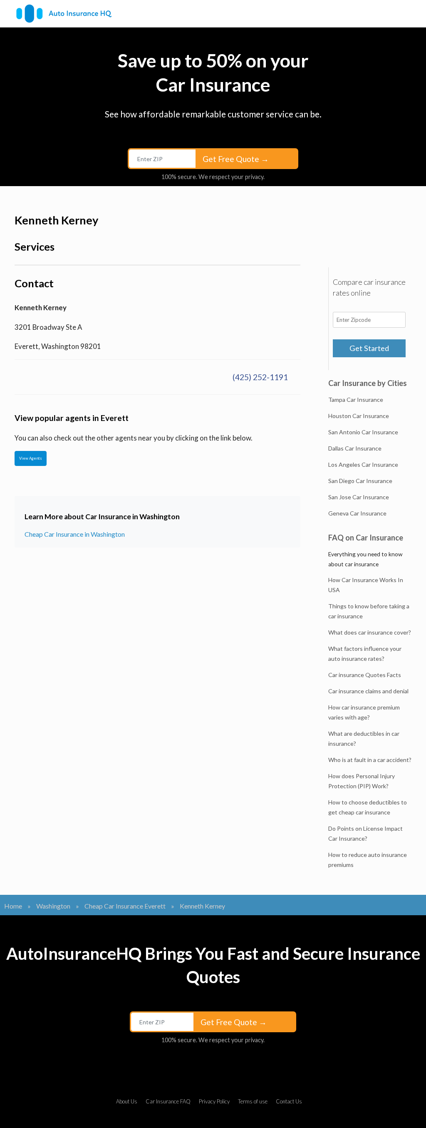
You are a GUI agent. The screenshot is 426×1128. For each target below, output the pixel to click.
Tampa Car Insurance (355, 399)
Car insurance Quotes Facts (364, 674)
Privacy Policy (214, 1101)
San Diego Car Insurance (360, 480)
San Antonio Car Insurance (363, 432)
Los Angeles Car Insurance (363, 464)
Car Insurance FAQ (168, 1101)
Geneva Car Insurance (357, 513)
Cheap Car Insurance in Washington (75, 534)
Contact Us (289, 1101)
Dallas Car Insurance (354, 448)
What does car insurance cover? (369, 632)
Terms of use (252, 1101)
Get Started (369, 348)
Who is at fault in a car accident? (369, 759)
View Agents (30, 458)
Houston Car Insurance (358, 415)
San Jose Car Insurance (358, 497)
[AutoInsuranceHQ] (64, 13)
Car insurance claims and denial (368, 691)
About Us (126, 1101)
